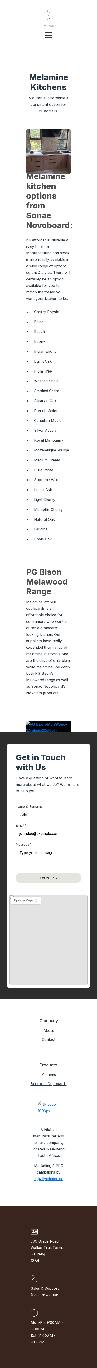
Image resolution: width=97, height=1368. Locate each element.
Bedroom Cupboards (49, 1083)
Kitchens (48, 1074)
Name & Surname (30, 806)
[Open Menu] (48, 35)
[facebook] (41, 1185)
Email (21, 825)
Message (23, 844)
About (48, 1030)
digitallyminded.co (48, 1178)
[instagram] (56, 1185)
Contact (48, 1039)
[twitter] (48, 1185)
